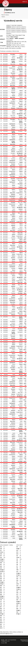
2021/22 (8, 32)
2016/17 (23, 28)
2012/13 (23, 27)
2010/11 (14, 27)
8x (4, 578)
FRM (15, 41)
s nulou (22, 46)
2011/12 (18, 27)
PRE (7, 43)
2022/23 (13, 32)
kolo (7, 38)
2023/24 (19, 32)
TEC (12, 43)
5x (4, 573)
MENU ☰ (24, 1)
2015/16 (18, 28)
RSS (6, 642)
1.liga (13, 35)
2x (4, 548)
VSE (20, 43)
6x (4, 575)
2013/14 (8, 28)
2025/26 (8, 33)
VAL (17, 43)
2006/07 (8, 25)
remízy (14, 45)
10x (20, 559)
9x (4, 555)
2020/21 (24, 30)
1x (4, 546)
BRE (12, 41)
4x (4, 554)
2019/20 (18, 30)
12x (4, 557)
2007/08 (14, 25)
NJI (20, 41)
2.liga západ (18, 35)
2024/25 (24, 32)
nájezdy (8, 46)
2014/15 (13, 28)
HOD (18, 41)
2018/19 (13, 30)
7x (4, 566)
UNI (15, 43)
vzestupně (9, 40)
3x (4, 550)
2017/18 (8, 30)
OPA (23, 41)
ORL (25, 41)
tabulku (7, 48)
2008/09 (19, 25)
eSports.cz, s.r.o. (6, 641)
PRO (10, 43)
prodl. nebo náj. (15, 46)
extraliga (8, 35)
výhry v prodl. (20, 45)
